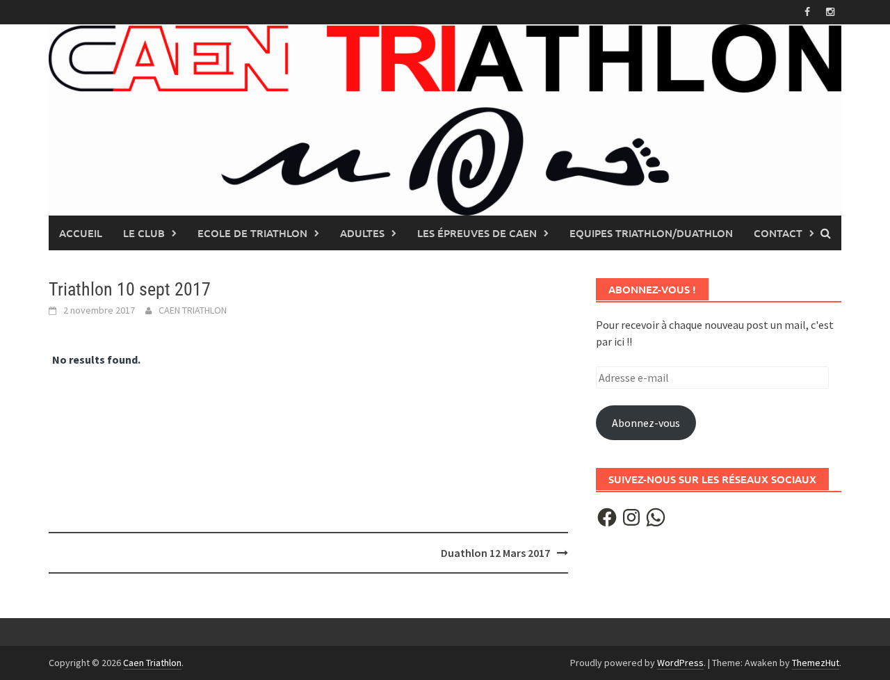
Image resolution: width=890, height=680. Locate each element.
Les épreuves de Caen (477, 233)
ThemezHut (815, 662)
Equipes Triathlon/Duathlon (651, 233)
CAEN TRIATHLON (193, 310)
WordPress (680, 662)
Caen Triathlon (152, 662)
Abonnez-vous (646, 423)
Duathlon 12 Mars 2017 (495, 553)
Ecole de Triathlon (252, 233)
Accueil (80, 233)
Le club (144, 233)
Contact (778, 233)
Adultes (362, 233)
